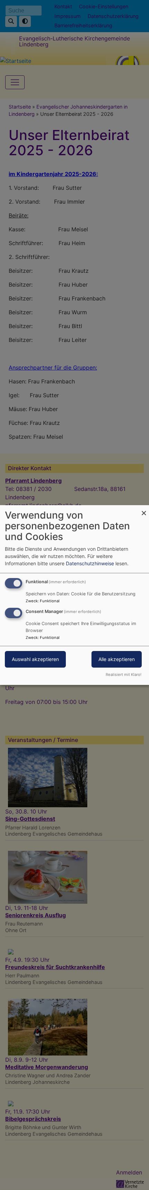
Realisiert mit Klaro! (123, 674)
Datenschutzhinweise (90, 563)
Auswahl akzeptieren (35, 659)
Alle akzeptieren (116, 659)
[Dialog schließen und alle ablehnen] (144, 509)
